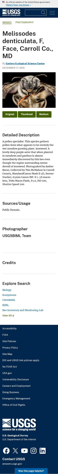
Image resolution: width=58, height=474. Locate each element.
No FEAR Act (9, 366)
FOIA (5, 335)
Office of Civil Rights (13, 405)
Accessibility (9, 328)
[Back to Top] (47, 463)
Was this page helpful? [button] (31, 471)
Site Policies (9, 341)
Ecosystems (9, 294)
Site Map (7, 354)
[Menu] (52, 13)
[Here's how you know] (29, 4)
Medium (43, 114)
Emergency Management (16, 398)
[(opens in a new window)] (6, 450)
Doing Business (10, 392)
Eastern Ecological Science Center (25, 63)
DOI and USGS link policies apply (20, 360)
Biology (6, 289)
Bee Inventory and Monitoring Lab (22, 310)
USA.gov (7, 373)
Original (9, 114)
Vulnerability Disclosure (15, 379)
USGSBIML (8, 300)
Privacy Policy (10, 347)
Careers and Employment (16, 386)
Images (7, 22)
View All (7, 315)
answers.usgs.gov (12, 463)
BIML (5, 305)
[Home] (11, 15)
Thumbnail (27, 114)
